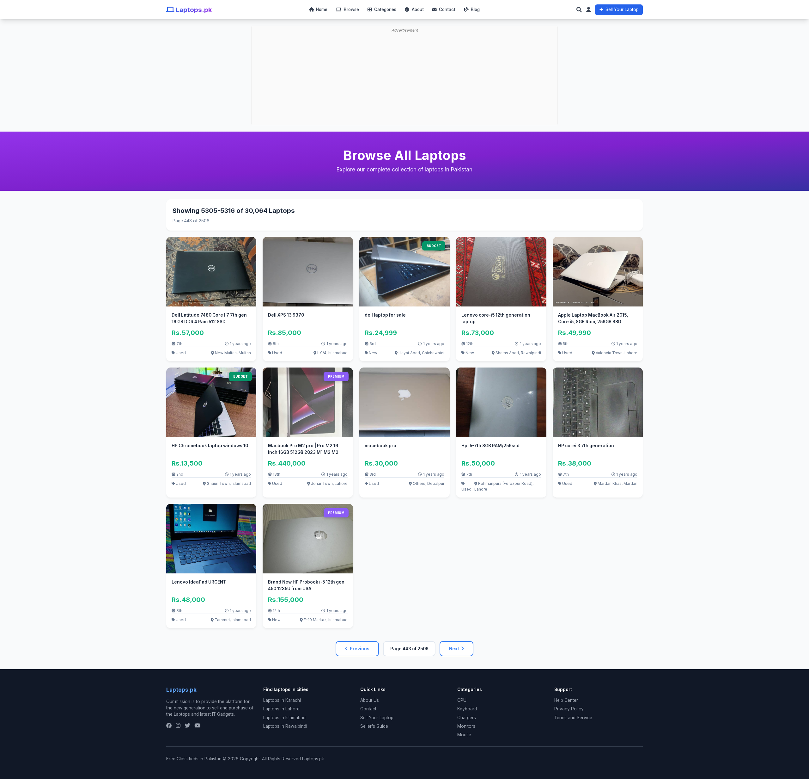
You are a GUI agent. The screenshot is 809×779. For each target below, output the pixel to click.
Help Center (566, 700)
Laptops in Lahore (281, 708)
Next (454, 648)
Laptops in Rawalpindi (285, 726)
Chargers (466, 717)
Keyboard (467, 708)
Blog (475, 9)
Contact (446, 9)
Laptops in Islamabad (284, 717)
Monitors (466, 726)
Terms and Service (573, 717)
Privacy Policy (569, 708)
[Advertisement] (406, 58)
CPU (461, 700)
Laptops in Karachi (282, 700)
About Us (369, 700)
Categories (384, 9)
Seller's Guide (374, 726)
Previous (359, 648)
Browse (351, 9)
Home (321, 9)
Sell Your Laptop (622, 9)
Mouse (464, 734)
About (417, 9)
